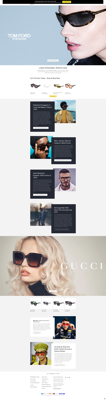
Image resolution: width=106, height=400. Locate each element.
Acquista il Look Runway (59, 364)
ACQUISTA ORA (53, 291)
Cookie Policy (44, 380)
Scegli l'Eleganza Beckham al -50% (40, 194)
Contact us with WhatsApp (61, 395)
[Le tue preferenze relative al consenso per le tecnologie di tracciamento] (104, 398)
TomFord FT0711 (67, 92)
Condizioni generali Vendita (46, 386)
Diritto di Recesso (45, 382)
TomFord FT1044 (32, 92)
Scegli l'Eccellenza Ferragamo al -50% (40, 127)
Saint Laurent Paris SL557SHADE (57, 92)
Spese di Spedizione (33, 386)
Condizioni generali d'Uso (46, 384)
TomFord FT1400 (44, 92)
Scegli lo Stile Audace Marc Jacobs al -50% (62, 160)
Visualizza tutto (53, 96)
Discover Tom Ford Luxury (53, 60)
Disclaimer (43, 388)
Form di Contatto (33, 380)
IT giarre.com (45, 395)
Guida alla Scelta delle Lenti (34, 382)
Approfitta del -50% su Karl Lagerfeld (61, 229)
